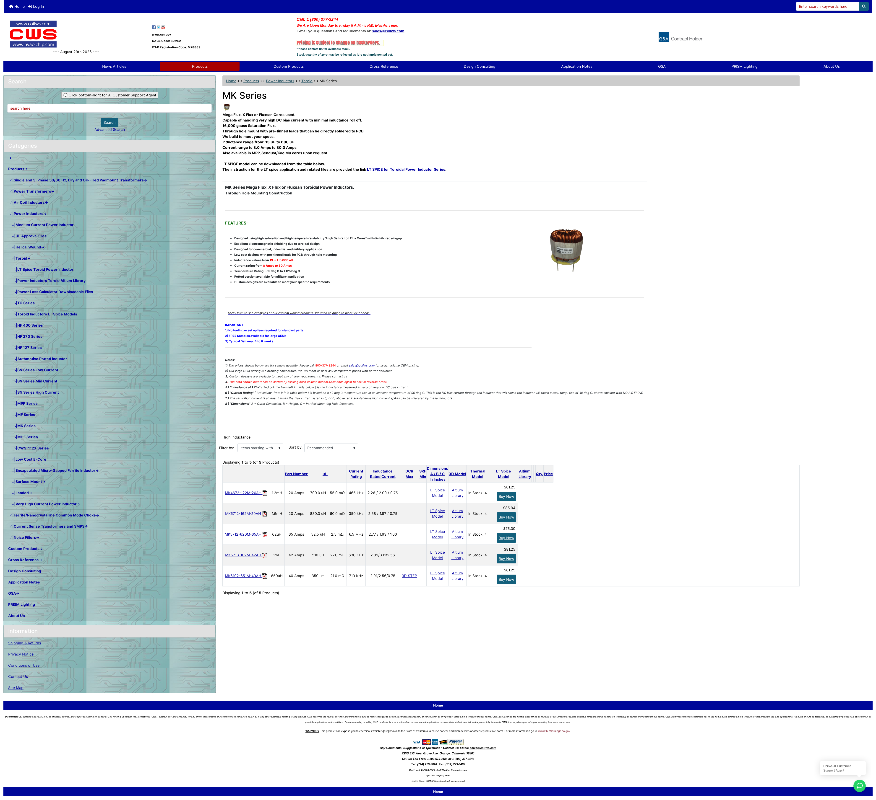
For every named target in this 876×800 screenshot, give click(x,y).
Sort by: (295, 447)
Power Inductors (280, 81)
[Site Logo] (76, 34)
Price (548, 474)
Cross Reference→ (25, 559)
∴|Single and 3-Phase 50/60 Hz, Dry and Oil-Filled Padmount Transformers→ (77, 180)
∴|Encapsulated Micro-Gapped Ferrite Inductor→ (53, 470)
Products (200, 66)
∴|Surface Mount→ (26, 481)
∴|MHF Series (23, 437)
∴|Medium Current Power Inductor (41, 224)
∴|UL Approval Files (27, 236)
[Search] (864, 6)
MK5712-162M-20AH (243, 513)
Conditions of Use (23, 665)
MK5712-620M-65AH (244, 534)
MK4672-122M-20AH (244, 492)
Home (19, 6)
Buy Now (506, 496)
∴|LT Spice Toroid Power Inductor (40, 269)
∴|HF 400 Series (25, 325)
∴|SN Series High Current (33, 392)
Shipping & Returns (24, 643)
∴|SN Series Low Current (33, 370)
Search (109, 122)
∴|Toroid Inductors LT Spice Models (42, 314)
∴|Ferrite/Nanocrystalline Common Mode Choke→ (53, 515)
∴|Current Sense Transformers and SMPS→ (48, 526)
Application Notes (576, 66)
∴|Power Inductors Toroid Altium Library (47, 280)
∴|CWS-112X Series (28, 448)
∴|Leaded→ (20, 492)
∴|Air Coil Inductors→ (28, 202)
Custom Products (289, 66)
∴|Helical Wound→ (26, 247)
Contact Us (18, 676)
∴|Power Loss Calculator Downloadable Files (50, 291)
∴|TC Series (21, 303)
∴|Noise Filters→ (23, 537)
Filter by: (226, 448)
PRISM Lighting (745, 66)
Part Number (296, 474)
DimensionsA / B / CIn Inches (437, 474)
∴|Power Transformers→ (31, 191)
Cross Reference (384, 66)
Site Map (15, 687)
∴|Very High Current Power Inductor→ (44, 504)
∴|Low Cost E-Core (27, 459)
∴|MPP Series (23, 403)
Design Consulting (479, 66)
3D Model (457, 474)
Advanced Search (109, 129)
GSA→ (13, 593)
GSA (662, 66)
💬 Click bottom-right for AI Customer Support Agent (109, 95)
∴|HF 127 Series (25, 347)
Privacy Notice (21, 654)
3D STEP (409, 575)
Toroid (307, 81)
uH (325, 474)
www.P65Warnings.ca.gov (554, 731)
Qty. (539, 474)
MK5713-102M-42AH (243, 555)
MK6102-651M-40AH (243, 575)
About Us (832, 66)
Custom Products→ (25, 548)
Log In (38, 6)
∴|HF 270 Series (25, 336)
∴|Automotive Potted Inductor (37, 358)
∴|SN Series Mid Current (32, 381)
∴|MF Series (21, 414)
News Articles (114, 66)
